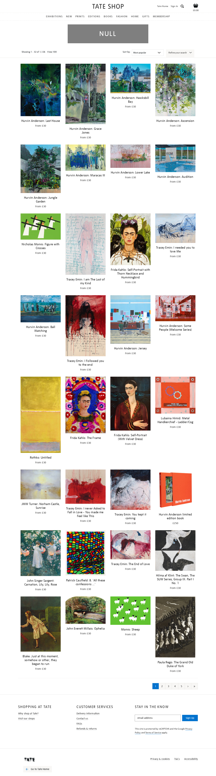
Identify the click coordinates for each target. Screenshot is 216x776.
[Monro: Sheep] (130, 611)
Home (135, 16)
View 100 (51, 51)
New (69, 16)
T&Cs (177, 759)
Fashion (122, 16)
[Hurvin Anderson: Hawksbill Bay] (130, 79)
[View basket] (196, 6)
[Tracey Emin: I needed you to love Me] (175, 228)
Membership (161, 16)
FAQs (79, 723)
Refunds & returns (87, 728)
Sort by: (126, 51)
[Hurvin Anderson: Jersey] (130, 320)
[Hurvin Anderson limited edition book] (175, 490)
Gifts (146, 16)
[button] (182, 7)
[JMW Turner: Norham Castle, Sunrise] (41, 485)
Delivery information (88, 713)
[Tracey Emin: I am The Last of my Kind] (85, 244)
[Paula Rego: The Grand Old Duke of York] (175, 627)
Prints (80, 16)
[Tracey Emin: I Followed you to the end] (85, 326)
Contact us (82, 718)
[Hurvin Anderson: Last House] (41, 90)
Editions (94, 16)
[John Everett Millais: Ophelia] (85, 610)
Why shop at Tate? (28, 713)
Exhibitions (54, 16)
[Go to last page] (194, 686)
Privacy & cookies (160, 759)
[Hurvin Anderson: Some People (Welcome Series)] (175, 308)
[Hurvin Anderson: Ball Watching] (41, 309)
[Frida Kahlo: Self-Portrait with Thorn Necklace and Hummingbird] (130, 239)
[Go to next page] (188, 686)
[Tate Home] (43, 759)
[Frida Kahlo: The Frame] (85, 406)
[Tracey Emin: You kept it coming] (130, 490)
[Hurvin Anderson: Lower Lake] (130, 157)
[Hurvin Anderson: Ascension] (175, 90)
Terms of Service (153, 732)
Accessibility (191, 759)
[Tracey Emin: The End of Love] (130, 545)
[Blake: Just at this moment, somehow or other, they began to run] (41, 624)
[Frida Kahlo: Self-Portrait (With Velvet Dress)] (130, 404)
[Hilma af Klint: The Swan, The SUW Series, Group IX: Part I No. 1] (175, 551)
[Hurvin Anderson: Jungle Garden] (41, 169)
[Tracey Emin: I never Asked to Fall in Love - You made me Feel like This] (85, 487)
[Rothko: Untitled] (41, 415)
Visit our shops (26, 718)
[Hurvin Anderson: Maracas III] (85, 158)
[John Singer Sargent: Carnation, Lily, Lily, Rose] (41, 553)
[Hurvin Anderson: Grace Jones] (85, 94)
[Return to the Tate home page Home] (108, 7)
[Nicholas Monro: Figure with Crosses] (41, 227)
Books (108, 16)
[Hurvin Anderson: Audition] (175, 159)
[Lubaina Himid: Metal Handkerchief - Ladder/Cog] (175, 396)
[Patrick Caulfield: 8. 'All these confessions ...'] (85, 553)
